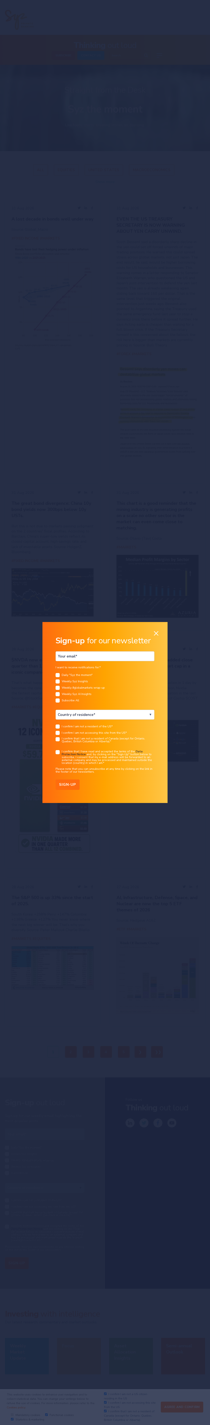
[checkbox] (105, 689)
